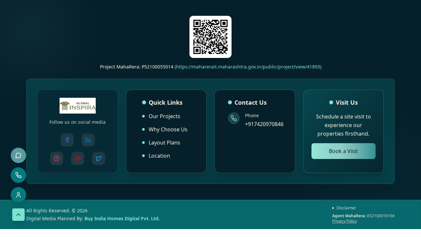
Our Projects (164, 116)
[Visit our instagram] (56, 158)
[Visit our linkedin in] (88, 139)
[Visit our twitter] (98, 158)
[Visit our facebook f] (67, 139)
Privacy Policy (344, 221)
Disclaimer (346, 208)
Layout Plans (164, 142)
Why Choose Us (168, 129)
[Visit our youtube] (77, 158)
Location (159, 155)
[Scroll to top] (18, 214)
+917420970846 (264, 124)
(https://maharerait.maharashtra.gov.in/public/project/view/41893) (248, 67)
